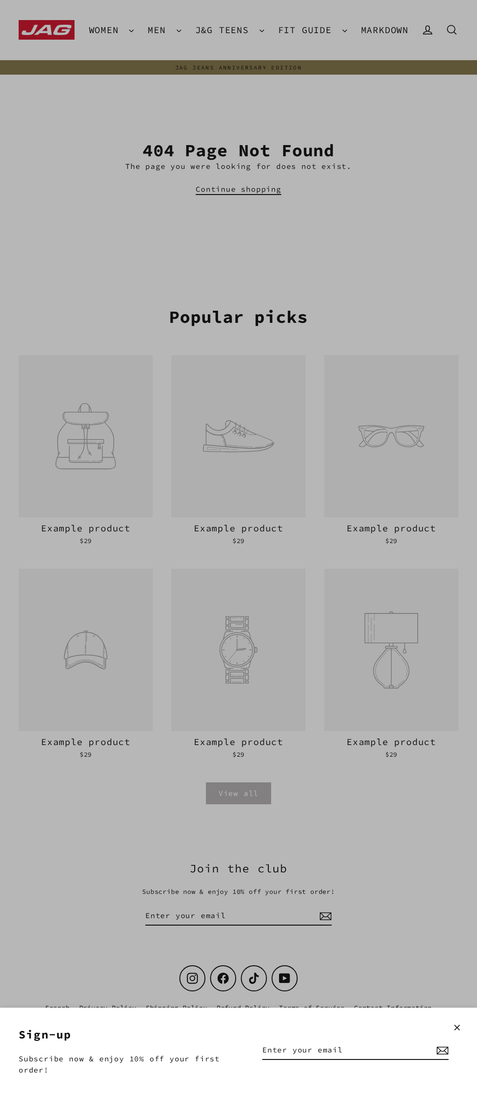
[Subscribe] (441, 1050)
